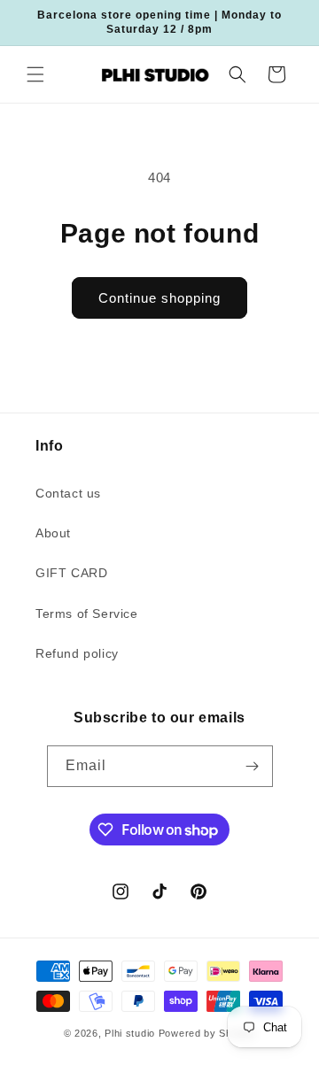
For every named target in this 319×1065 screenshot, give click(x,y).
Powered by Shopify (207, 1033)
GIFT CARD (71, 573)
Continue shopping (159, 297)
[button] (35, 74)
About (53, 533)
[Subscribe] (252, 766)
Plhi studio (130, 1033)
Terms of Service (86, 613)
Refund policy (77, 653)
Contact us (68, 493)
